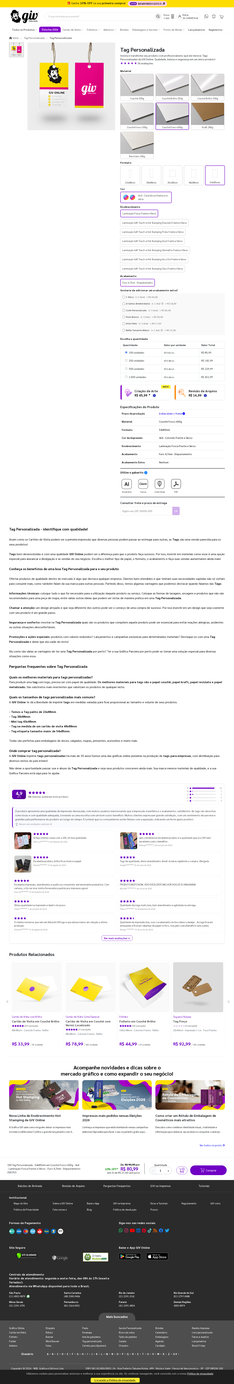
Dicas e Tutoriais (158, 1203)
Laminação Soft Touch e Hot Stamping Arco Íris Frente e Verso (154, 259)
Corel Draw (159, 491)
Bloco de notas (127, 1332)
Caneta (122, 1341)
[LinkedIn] (138, 1230)
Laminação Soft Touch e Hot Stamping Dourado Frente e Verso (154, 222)
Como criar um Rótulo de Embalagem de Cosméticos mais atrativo (185, 1117)
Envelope (87, 1332)
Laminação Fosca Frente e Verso (139, 213)
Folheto (123, 1016)
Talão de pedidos (128, 1336)
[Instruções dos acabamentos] (162, 303)
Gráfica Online (16, 1328)
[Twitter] (167, 1230)
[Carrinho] (221, 16)
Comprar (211, 1170)
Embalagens (161, 1336)
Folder (12, 1341)
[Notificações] (213, 16)
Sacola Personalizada (130, 1328)
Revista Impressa (200, 1328)
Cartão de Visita (17, 1332)
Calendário (161, 1332)
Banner (49, 1336)
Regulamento (189, 1203)
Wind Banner (52, 1341)
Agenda (159, 1341)
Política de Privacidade (26, 1209)
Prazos (154, 1209)
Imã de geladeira (91, 1336)
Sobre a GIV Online (63, 1203)
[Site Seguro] (60, 1257)
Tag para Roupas (182, 1016)
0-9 (175, 1354)
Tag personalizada (92, 1341)
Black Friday (198, 1345)
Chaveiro (123, 1345)
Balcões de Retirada (30, 1186)
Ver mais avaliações (116, 938)
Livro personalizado (202, 1332)
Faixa (48, 1345)
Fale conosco (60, 1209)
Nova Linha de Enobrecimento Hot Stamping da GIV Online (35, 1117)
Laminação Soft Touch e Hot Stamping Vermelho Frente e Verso (155, 250)
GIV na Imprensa (160, 1186)
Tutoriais (204, 1186)
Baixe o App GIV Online (134, 1247)
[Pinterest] (144, 1230)
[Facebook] (161, 1230)
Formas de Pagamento (25, 1223)
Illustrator (127, 491)
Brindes (159, 1328)
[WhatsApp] (206, 16)
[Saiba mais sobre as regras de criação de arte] (154, 395)
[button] (172, 63)
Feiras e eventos (200, 1336)
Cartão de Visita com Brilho (27, 1016)
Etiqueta (50, 1328)
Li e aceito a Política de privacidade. (115, 1380)
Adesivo (13, 1345)
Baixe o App (93, 1203)
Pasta (85, 1328)
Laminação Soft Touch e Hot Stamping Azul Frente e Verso (152, 241)
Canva (143, 491)
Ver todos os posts (211, 1145)
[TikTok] (150, 1230)
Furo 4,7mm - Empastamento (137, 282)
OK (176, 511)
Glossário (27, 1354)
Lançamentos (199, 1341)
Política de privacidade (200, 1373)
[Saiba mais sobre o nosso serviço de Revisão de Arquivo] (205, 395)
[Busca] (158, 16)
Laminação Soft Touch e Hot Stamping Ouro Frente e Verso (152, 268)
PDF (176, 491)
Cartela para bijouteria (94, 1345)
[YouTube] (132, 1230)
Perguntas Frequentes (116, 1186)
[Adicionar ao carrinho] (181, 1170)
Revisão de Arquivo (73, 1186)
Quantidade (160, 1165)
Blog (89, 1209)
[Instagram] (126, 1230)
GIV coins (215, 1203)
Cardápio (160, 1345)
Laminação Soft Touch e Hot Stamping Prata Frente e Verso (153, 231)
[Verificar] (26, 1256)
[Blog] (155, 1230)
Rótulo (49, 1332)
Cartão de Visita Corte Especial (82, 1016)
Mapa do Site (21, 1203)
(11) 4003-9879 (17, 1296)
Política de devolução (124, 1209)
